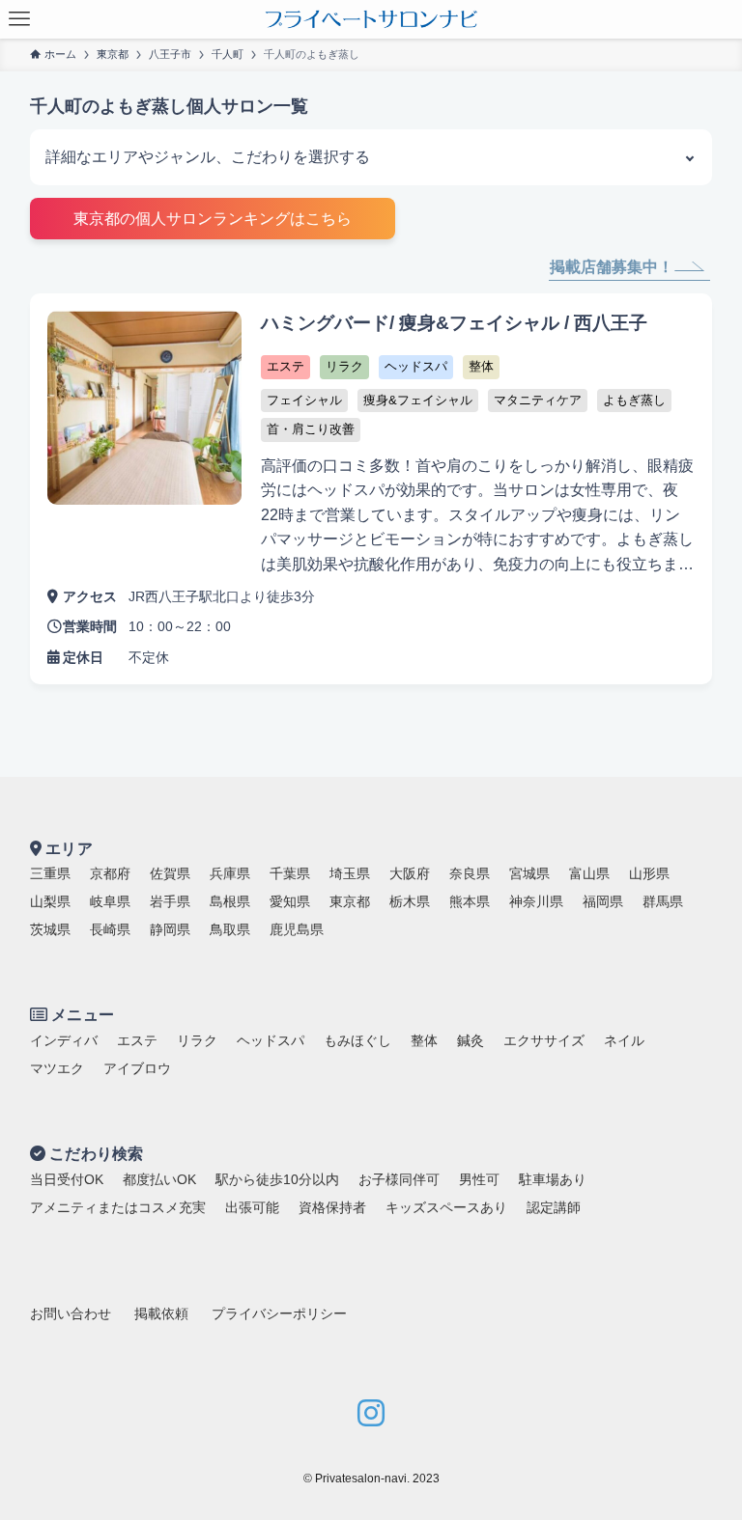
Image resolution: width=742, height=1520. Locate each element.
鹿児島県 (297, 929)
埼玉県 (349, 873)
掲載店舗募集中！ (611, 267)
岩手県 (170, 901)
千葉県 (290, 873)
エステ (137, 1040)
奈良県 (469, 873)
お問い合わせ (70, 1313)
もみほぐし (357, 1040)
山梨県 (50, 901)
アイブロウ (137, 1068)
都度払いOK (159, 1179)
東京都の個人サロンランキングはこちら (212, 218)
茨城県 (50, 929)
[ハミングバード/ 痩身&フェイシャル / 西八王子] (371, 488)
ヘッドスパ (270, 1040)
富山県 (589, 873)
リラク (197, 1040)
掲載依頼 (161, 1313)
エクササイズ (544, 1040)
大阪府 (409, 873)
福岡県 (603, 901)
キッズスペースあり (446, 1207)
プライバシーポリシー (279, 1313)
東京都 (349, 901)
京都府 (110, 873)
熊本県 (469, 901)
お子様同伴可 (399, 1179)
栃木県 (409, 901)
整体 (424, 1040)
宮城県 (529, 873)
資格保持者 (332, 1207)
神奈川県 (536, 901)
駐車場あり (552, 1179)
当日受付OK (66, 1179)
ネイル (624, 1040)
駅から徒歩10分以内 (277, 1179)
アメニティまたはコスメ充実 (118, 1207)
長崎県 (110, 929)
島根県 (230, 901)
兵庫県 (230, 873)
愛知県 (290, 901)
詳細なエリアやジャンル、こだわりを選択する (207, 157)
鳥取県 (230, 929)
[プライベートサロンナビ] (370, 19)
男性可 (479, 1179)
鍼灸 (470, 1040)
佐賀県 (170, 873)
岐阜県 (110, 901)
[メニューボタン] (19, 19)
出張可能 (252, 1207)
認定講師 (554, 1207)
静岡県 (170, 929)
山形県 (649, 873)
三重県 (50, 873)
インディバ (64, 1040)
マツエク (57, 1068)
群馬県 (662, 901)
